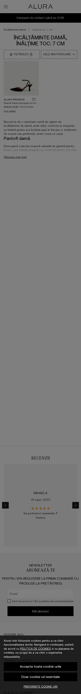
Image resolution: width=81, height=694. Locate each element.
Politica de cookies (35, 649)
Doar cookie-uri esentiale (40, 677)
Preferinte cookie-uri (41, 686)
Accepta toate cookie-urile (40, 666)
